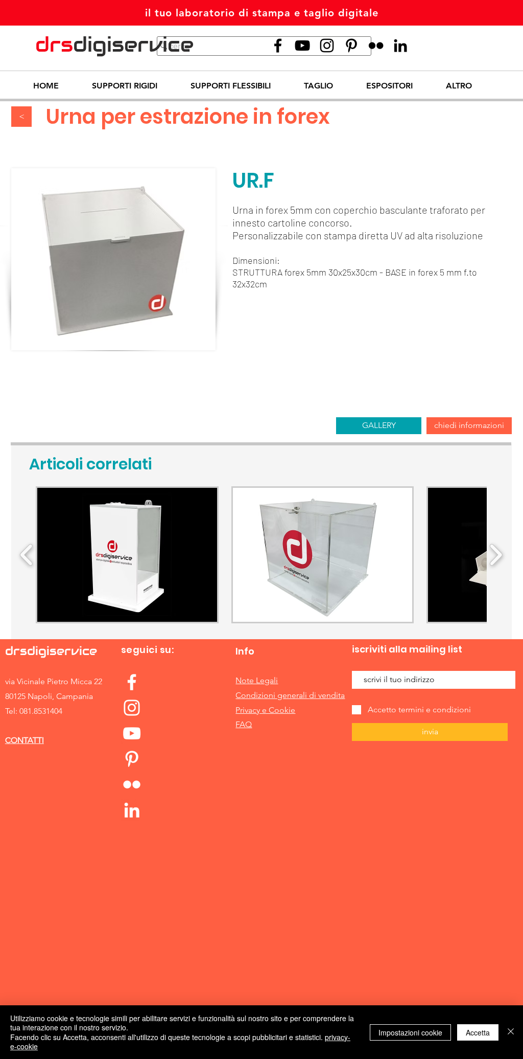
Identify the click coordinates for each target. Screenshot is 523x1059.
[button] (127, 554)
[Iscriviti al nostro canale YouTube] (302, 45)
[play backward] (26, 555)
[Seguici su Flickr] (376, 45)
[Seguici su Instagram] (327, 45)
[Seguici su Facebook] (131, 682)
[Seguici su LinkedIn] (400, 45)
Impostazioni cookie (410, 1032)
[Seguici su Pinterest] (351, 45)
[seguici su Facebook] (278, 45)
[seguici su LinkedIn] (131, 810)
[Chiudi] (511, 1032)
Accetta (478, 1032)
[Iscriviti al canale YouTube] (131, 733)
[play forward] (495, 555)
